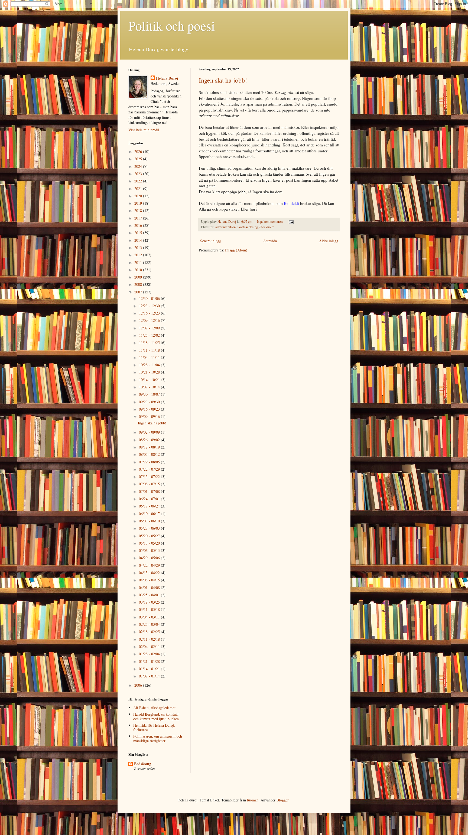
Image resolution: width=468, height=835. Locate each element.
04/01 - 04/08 (150, 587)
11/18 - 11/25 (150, 342)
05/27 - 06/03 (150, 528)
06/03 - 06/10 (150, 520)
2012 (138, 254)
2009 (138, 277)
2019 (138, 203)
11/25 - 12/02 (150, 335)
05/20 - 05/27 (150, 535)
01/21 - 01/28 (150, 661)
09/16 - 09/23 (150, 409)
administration (225, 227)
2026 (138, 151)
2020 (138, 195)
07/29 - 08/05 (150, 461)
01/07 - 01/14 (150, 676)
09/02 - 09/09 (150, 432)
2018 (138, 210)
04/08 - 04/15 (150, 579)
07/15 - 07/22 (150, 476)
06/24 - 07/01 (150, 498)
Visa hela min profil (143, 129)
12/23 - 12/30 (150, 305)
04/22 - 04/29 (150, 565)
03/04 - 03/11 (150, 617)
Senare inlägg (210, 240)
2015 (138, 232)
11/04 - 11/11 (150, 357)
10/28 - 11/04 (150, 364)
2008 (138, 284)
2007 (138, 291)
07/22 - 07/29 (150, 469)
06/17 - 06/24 (150, 506)
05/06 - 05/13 (150, 550)
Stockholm (266, 227)
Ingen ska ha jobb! (223, 80)
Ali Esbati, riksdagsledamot (154, 707)
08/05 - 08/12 (150, 454)
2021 (138, 188)
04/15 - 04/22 (150, 572)
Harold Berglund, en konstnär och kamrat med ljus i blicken (156, 716)
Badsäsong (142, 764)
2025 (138, 158)
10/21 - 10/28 (150, 372)
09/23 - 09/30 (150, 401)
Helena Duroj (167, 78)
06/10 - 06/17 (150, 513)
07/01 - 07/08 (150, 491)
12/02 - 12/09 (150, 327)
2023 (138, 173)
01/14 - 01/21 (150, 668)
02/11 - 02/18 (150, 639)
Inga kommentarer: (270, 221)
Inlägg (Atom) (236, 250)
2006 (138, 685)
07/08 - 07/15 (150, 483)
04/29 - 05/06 (150, 557)
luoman (252, 800)
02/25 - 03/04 (150, 624)
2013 (138, 247)
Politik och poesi (171, 25)
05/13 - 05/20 (150, 543)
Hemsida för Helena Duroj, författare (154, 727)
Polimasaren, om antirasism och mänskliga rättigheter (157, 738)
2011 (138, 262)
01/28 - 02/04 (150, 653)
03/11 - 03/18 (150, 609)
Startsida (270, 240)
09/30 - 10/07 (150, 394)
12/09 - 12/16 (150, 320)
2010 (138, 269)
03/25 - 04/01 (150, 594)
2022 (138, 181)
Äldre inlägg (328, 240)
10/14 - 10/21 (150, 379)
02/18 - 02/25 (150, 631)
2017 (138, 218)
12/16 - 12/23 (150, 313)
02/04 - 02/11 (150, 646)
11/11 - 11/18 (150, 350)
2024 (138, 166)
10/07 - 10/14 (150, 386)
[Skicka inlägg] (290, 221)
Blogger (282, 800)
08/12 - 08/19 (150, 447)
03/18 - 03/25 (150, 602)
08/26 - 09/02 (150, 439)
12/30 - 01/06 (150, 298)
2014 (138, 240)
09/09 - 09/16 (150, 416)
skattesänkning (247, 227)
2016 (138, 225)
